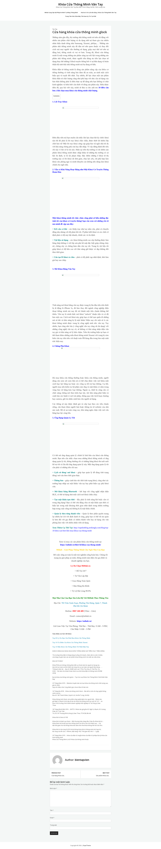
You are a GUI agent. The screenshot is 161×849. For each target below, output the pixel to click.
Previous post (56, 773)
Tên (51, 810)
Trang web (53, 825)
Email (52, 818)
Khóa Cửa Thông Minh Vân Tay (80, 4)
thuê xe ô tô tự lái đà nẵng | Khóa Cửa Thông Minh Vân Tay (98, 12)
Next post (106, 773)
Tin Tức (54, 29)
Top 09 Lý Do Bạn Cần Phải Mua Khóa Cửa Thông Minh (71, 638)
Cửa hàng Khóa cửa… (58, 776)
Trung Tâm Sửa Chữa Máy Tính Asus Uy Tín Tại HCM (80, 16)
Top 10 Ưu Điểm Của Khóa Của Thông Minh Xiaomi (69, 642)
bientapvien (82, 760)
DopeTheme (87, 845)
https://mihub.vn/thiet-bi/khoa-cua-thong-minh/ (80, 545)
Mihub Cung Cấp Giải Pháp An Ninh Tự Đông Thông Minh (61, 12)
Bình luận (53, 788)
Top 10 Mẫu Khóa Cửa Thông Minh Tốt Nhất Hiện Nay (70, 647)
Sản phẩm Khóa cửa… (102, 776)
